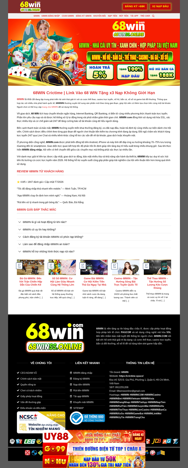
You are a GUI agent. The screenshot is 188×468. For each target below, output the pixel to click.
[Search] (153, 16)
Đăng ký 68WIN (83, 16)
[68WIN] (31, 6)
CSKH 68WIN (68, 16)
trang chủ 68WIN (50, 107)
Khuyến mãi (99, 16)
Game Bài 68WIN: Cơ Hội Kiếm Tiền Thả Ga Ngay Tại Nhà (94, 281)
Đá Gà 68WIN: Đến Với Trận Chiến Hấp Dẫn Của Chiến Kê (30, 281)
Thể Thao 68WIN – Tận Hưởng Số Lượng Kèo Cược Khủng (157, 283)
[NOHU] (94, 461)
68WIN (37, 16)
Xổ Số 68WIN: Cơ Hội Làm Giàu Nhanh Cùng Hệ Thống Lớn (62, 281)
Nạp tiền (112, 16)
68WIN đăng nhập (51, 16)
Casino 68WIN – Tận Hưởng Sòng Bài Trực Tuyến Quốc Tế (125, 281)
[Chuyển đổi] (20, 222)
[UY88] (94, 436)
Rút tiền (123, 16)
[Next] (171, 284)
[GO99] (94, 449)
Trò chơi (145, 16)
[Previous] (16, 284)
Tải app (134, 16)
